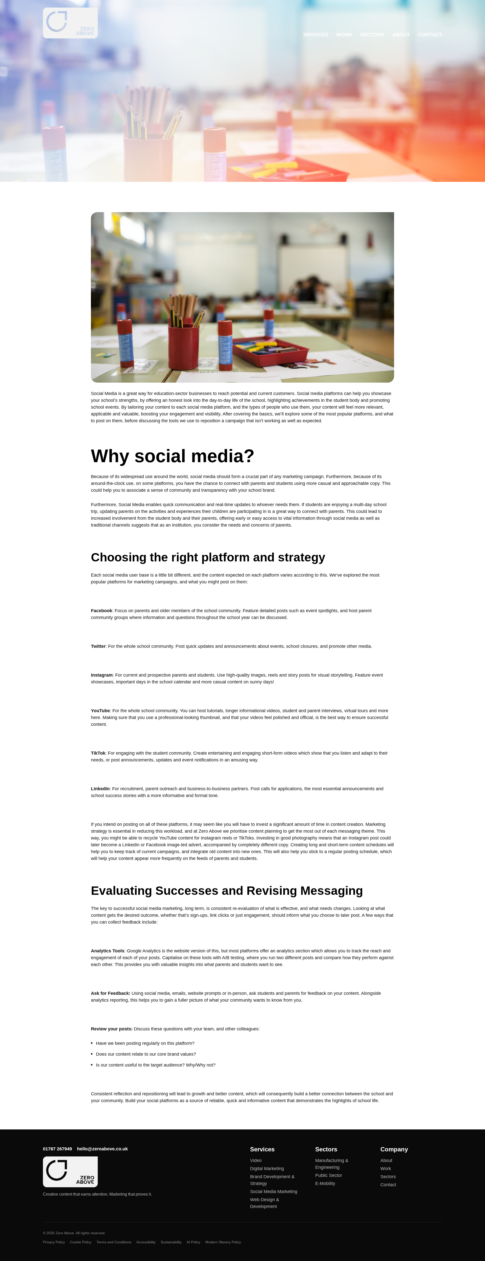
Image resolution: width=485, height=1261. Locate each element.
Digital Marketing (267, 1168)
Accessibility (146, 1242)
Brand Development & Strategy (272, 1180)
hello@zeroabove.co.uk (102, 1148)
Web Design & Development (264, 1203)
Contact (430, 34)
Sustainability (171, 1242)
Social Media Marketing (273, 1191)
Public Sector (328, 1175)
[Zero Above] (70, 23)
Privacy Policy (54, 1242)
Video (256, 1160)
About (401, 34)
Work (344, 34)
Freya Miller (73, 139)
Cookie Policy (80, 1242)
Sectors (372, 34)
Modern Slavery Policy (223, 1242)
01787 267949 (57, 1148)
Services (315, 34)
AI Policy (193, 1242)
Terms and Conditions (113, 1242)
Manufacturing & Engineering (331, 1164)
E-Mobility (325, 1183)
